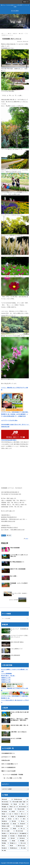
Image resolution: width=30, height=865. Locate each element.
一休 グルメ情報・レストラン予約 (12, 778)
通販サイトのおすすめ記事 (8, 771)
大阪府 (4, 535)
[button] (27, 618)
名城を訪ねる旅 (5, 760)
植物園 (9, 535)
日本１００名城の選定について (9, 764)
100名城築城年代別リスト (8, 753)
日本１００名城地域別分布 (8, 767)
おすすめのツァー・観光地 (8, 756)
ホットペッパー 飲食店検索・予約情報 (13, 774)
